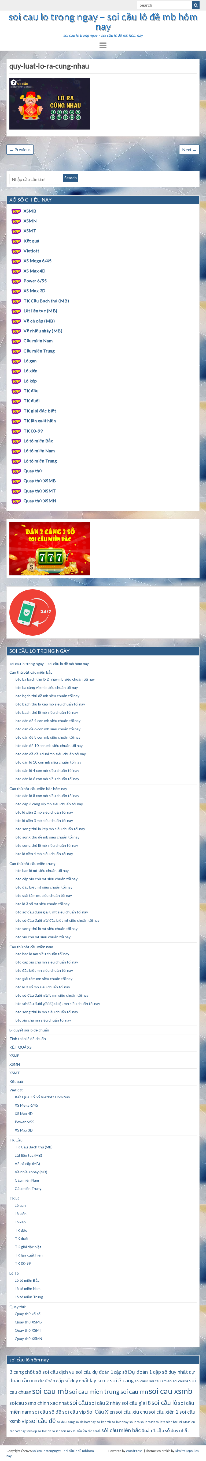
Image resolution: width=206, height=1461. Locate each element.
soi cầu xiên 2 (164, 1412)
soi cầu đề (42, 1420)
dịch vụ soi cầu (75, 1372)
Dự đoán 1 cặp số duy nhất (158, 1372)
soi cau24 (180, 1381)
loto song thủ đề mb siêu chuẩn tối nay (47, 837)
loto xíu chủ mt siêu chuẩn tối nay (43, 937)
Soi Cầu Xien (101, 1412)
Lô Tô (14, 1273)
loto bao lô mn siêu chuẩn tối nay (42, 953)
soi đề (97, 1431)
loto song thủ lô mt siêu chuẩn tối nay (46, 928)
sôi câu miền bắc (121, 1430)
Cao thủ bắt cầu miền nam (31, 946)
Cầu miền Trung (39, 350)
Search (70, 177)
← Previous (20, 149)
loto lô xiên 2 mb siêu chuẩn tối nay (44, 812)
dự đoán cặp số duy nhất (63, 1380)
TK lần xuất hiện (40, 420)
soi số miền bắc (82, 1431)
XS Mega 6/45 (38, 260)
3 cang (16, 1372)
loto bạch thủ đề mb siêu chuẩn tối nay (47, 695)
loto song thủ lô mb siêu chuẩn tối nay (46, 845)
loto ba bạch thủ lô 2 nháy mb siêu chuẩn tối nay (55, 679)
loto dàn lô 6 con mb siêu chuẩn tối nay (47, 778)
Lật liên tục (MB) (40, 310)
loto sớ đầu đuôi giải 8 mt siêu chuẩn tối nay (51, 912)
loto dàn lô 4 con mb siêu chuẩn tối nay (47, 770)
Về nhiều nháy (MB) (43, 330)
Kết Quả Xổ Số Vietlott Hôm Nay (42, 1097)
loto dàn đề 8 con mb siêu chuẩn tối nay (47, 737)
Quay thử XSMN (40, 500)
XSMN (30, 220)
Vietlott (31, 250)
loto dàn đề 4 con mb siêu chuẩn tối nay (47, 720)
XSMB (30, 210)
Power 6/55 (35, 280)
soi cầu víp (74, 1412)
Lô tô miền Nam (39, 450)
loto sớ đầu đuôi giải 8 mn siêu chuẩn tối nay (52, 995)
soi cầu (79, 1402)
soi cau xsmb (170, 1390)
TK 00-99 (33, 430)
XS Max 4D (34, 270)
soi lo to (134, 1422)
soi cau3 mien (160, 1381)
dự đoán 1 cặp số (109, 1372)
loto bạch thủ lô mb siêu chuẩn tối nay (46, 712)
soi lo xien (44, 1431)
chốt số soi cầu (41, 1372)
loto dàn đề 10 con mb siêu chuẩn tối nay (49, 745)
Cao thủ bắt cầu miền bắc (30, 672)
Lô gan (30, 360)
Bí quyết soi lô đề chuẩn (29, 1030)
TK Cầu (16, 1140)
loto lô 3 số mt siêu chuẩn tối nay (42, 903)
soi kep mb (104, 1422)
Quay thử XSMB (40, 480)
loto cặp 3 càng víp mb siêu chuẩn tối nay (49, 804)
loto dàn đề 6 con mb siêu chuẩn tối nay (47, 729)
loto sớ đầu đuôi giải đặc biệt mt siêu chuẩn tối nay (57, 920)
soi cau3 (141, 1381)
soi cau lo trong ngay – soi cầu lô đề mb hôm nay (103, 21)
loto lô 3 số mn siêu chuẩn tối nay (42, 987)
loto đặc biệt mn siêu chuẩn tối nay (44, 970)
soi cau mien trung (94, 1391)
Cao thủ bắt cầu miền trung (32, 863)
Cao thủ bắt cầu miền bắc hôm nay (38, 788)
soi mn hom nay (62, 1431)
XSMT (30, 230)
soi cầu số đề (46, 1412)
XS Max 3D (34, 290)
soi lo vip (31, 1431)
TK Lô (14, 1198)
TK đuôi (31, 400)
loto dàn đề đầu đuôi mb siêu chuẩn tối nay (50, 754)
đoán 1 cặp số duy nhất (165, 1430)
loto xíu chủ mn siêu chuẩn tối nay (43, 1020)
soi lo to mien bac (167, 1422)
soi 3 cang (122, 1380)
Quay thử (33, 470)
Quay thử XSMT (40, 490)
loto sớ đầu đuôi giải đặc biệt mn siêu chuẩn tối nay (57, 1003)
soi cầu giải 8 (136, 1403)
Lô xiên (30, 370)
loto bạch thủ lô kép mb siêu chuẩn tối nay (50, 704)
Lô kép (30, 380)
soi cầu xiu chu (132, 1412)
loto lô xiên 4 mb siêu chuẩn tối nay (44, 853)
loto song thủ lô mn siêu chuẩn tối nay (46, 1012)
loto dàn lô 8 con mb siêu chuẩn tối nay (47, 795)
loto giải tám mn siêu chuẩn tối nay (43, 978)
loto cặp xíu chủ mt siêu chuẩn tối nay (46, 878)
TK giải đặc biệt (40, 410)
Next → (189, 149)
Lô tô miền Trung (40, 460)
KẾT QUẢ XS (20, 1047)
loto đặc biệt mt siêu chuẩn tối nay (43, 887)
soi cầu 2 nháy (105, 1403)
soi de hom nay (85, 1422)
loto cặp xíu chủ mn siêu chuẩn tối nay (46, 962)
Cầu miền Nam (38, 340)
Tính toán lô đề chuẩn (27, 1038)
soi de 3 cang (66, 1422)
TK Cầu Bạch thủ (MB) (46, 300)
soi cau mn (134, 1391)
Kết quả (31, 240)
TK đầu (31, 390)
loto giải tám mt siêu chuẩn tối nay (43, 895)
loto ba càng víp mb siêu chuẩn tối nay (46, 687)
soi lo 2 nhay (120, 1422)
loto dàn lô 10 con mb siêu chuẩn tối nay (48, 762)
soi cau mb (50, 1390)
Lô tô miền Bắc (38, 440)
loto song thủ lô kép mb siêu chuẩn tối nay (50, 828)
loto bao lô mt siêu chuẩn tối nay (42, 870)
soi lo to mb (147, 1422)
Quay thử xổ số (28, 1313)
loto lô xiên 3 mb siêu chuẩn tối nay (44, 820)
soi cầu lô (164, 1402)
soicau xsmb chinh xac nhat (39, 1403)
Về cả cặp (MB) (39, 320)
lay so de (99, 1380)
